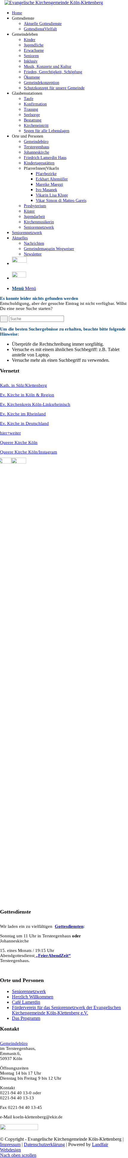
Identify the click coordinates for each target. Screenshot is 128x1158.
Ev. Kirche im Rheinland (23, 414)
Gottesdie (64, 926)
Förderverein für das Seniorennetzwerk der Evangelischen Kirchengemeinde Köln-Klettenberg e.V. (66, 1010)
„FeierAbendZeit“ (53, 955)
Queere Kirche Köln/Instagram (28, 452)
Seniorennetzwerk (29, 991)
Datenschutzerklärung (44, 1144)
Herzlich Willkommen (32, 996)
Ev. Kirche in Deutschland (24, 423)
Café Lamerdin (26, 1002)
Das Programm (26, 1018)
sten (79, 926)
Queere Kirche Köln (19, 442)
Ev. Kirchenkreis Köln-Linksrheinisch (35, 404)
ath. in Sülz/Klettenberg (25, 385)
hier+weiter (10, 433)
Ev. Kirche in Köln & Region (27, 394)
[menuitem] (70, 12)
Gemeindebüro (14, 1043)
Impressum (10, 1144)
